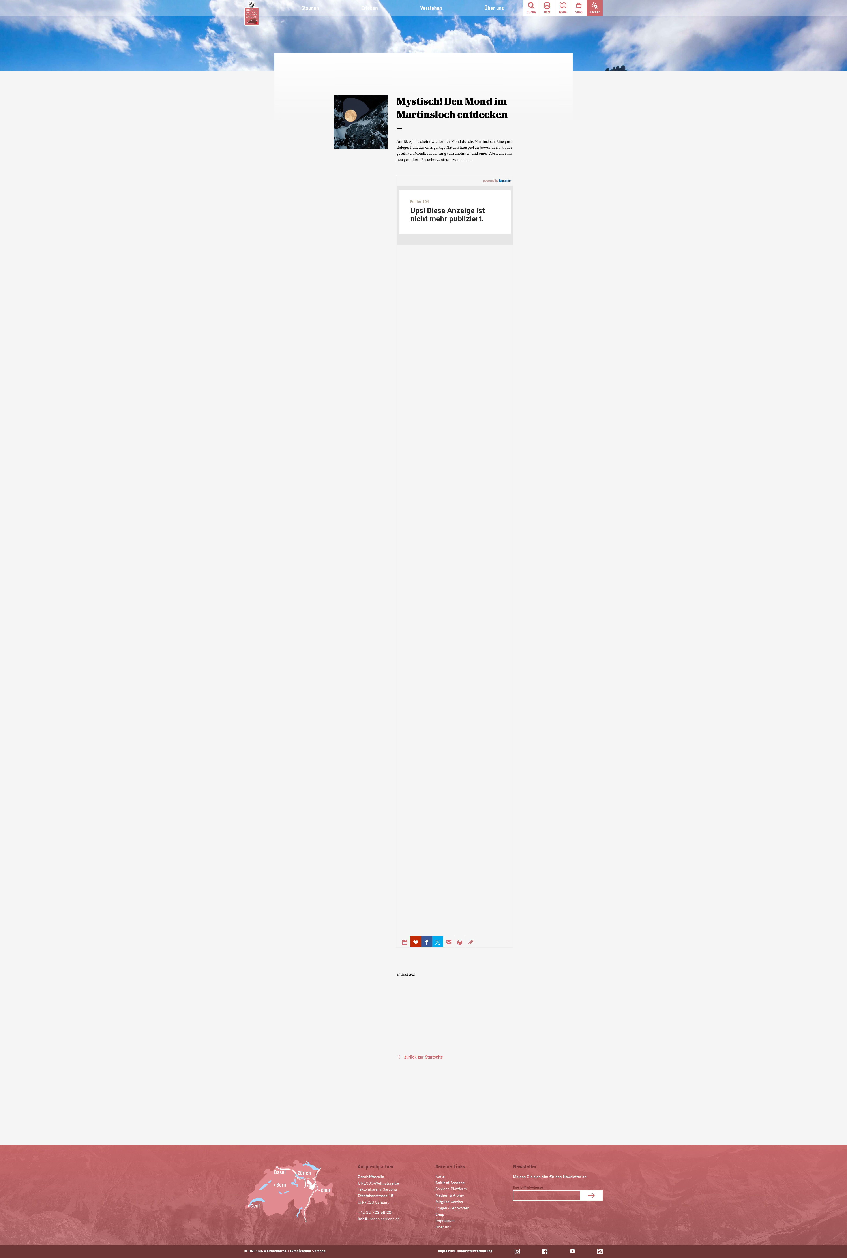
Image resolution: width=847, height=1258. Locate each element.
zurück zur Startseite (423, 1057)
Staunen (310, 8)
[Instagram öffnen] (517, 1251)
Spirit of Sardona (450, 1182)
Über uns (494, 8)
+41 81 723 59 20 (374, 1212)
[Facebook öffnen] (544, 1251)
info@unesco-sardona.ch (379, 1218)
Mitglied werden (449, 1201)
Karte (440, 1176)
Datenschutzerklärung (474, 1251)
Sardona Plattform (451, 1188)
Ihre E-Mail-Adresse (528, 1187)
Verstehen (431, 8)
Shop (439, 1214)
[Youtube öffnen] (572, 1251)
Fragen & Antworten (452, 1208)
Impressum (445, 1220)
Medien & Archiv (449, 1195)
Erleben (369, 8)
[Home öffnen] (251, 13)
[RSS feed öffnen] (600, 1251)
